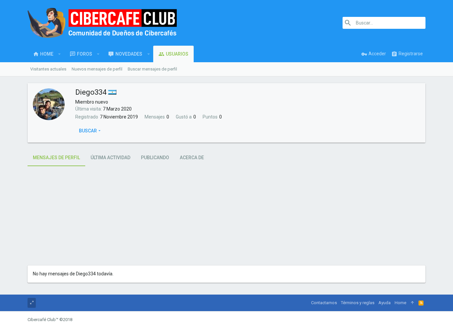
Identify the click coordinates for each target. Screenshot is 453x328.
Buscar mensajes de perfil (152, 69)
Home (46, 54)
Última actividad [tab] (110, 157)
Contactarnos (324, 302)
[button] (59, 54)
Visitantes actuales (48, 69)
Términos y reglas (357, 302)
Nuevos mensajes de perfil (97, 69)
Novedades (128, 54)
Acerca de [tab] (192, 157)
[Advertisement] (226, 215)
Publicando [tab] (155, 157)
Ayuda (384, 302)
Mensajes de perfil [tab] (56, 157)
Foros (84, 54)
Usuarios (177, 54)
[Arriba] (412, 303)
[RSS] (421, 303)
